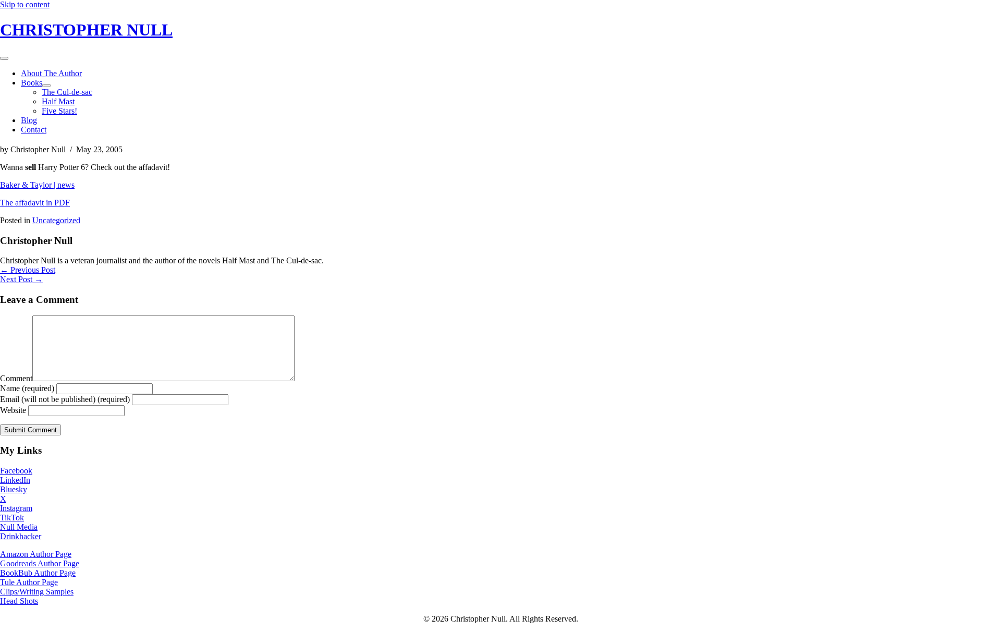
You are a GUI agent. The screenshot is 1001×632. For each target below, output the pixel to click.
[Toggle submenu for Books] (46, 85)
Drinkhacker (20, 536)
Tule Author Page (29, 582)
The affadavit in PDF (35, 202)
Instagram (16, 508)
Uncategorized (56, 220)
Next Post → (21, 279)
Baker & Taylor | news (37, 184)
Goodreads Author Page (39, 563)
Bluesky (13, 489)
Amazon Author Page (35, 554)
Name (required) (27, 388)
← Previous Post (27, 269)
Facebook (16, 470)
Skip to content (25, 4)
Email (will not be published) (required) (65, 399)
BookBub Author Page (38, 572)
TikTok (12, 517)
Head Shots (19, 601)
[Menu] (4, 58)
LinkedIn (15, 480)
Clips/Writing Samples (37, 591)
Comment (16, 378)
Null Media (19, 526)
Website (13, 410)
